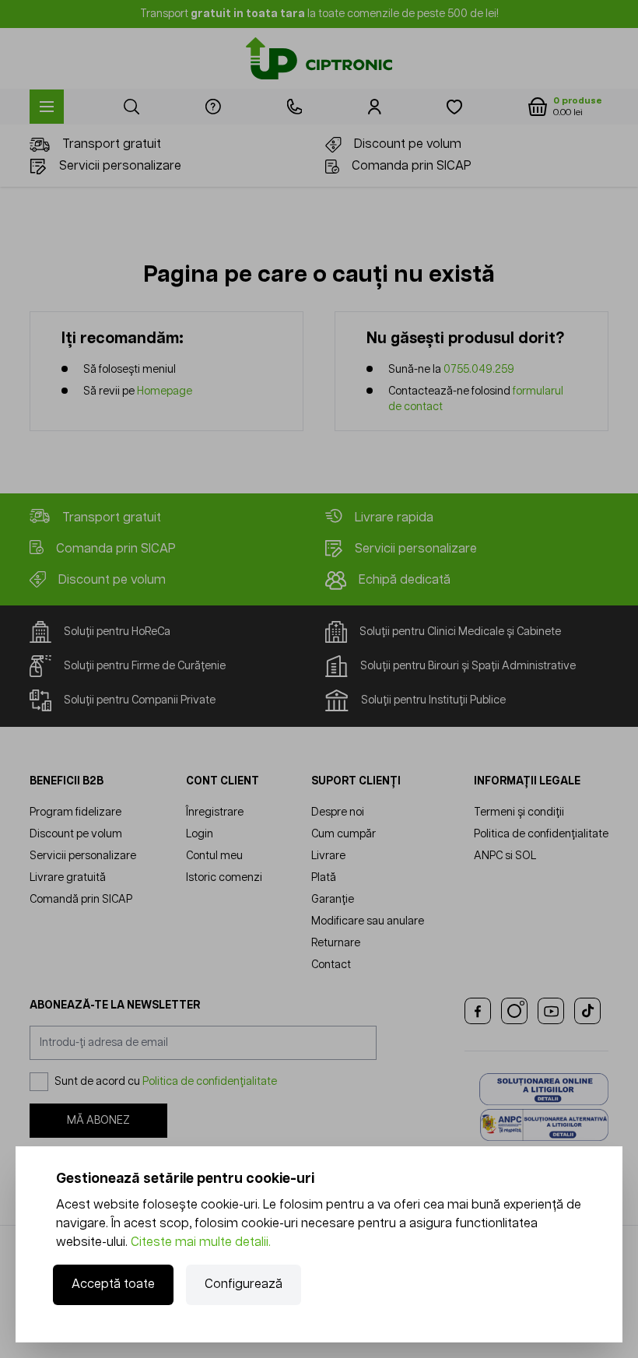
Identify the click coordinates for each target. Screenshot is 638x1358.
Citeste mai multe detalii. (201, 1242)
